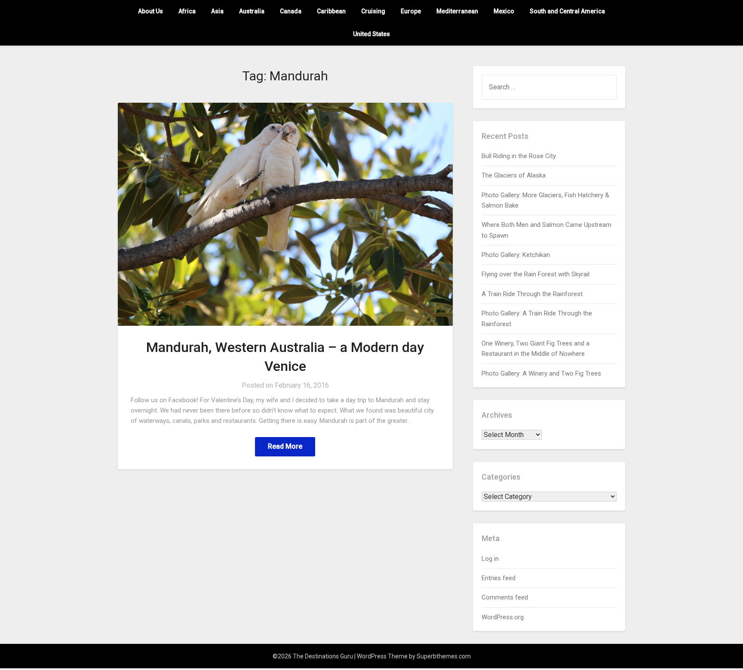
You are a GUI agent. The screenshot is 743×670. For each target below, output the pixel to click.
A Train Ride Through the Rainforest (532, 294)
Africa (187, 11)
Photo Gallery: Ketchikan (516, 255)
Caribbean (331, 11)
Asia (217, 11)
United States (371, 34)
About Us (150, 11)
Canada (290, 11)
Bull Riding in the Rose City (519, 156)
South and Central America (567, 11)
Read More (285, 446)
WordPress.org (503, 617)
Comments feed (505, 597)
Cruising (373, 11)
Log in (490, 559)
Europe (411, 11)
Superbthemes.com (444, 656)
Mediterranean (457, 11)
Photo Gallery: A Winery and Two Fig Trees (541, 373)
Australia (251, 11)
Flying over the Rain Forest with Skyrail (535, 274)
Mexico (504, 11)
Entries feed (499, 578)
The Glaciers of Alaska (514, 175)
